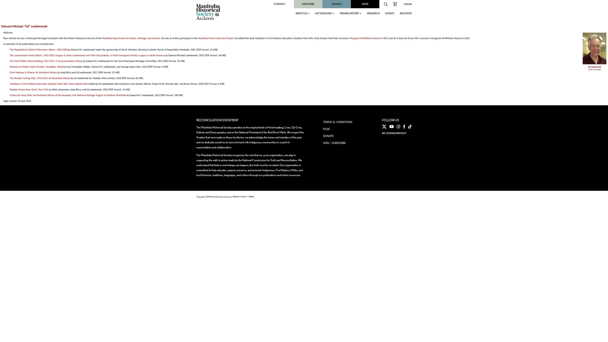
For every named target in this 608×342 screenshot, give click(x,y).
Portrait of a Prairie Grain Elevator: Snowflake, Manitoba (38, 67)
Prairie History (349, 13)
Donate (337, 4)
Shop (365, 4)
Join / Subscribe (334, 143)
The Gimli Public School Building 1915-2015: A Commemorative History (46, 61)
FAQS (326, 129)
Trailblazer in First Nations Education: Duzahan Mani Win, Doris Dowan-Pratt (49, 84)
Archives (406, 13)
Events (389, 13)
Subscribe (308, 4)
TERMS (251, 197)
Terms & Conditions (337, 122)
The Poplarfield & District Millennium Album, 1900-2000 (38, 50)
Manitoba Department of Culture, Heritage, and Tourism (131, 38)
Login (408, 4)
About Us (301, 13)
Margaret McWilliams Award (365, 38)
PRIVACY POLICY (240, 197)
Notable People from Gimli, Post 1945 (29, 90)
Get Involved (323, 13)
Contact (279, 4)
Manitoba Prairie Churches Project (216, 38)
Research (373, 13)
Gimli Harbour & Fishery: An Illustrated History (33, 72)
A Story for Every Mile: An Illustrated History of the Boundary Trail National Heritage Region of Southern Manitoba (68, 95)
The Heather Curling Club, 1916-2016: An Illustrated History (40, 78)
